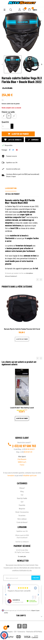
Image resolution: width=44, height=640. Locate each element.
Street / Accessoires (22, 512)
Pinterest (17, 150)
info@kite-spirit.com (30, 475)
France (22, 465)
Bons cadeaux (22, 519)
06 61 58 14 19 (28, 452)
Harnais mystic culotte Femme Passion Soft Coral (22, 329)
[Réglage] (19, 9)
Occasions (22, 515)
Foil (22, 495)
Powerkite (22, 505)
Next (42, 64)
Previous (2, 64)
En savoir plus (22, 556)
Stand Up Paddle (22, 498)
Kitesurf (22, 488)
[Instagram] (24, 626)
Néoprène (22, 508)
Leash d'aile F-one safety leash (22, 407)
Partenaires (21, 631)
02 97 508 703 (27, 446)
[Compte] (3, 5)
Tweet (13, 150)
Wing (22, 491)
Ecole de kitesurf (22, 522)
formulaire (11, 475)
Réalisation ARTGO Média (34, 631)
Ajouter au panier (18, 133)
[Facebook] (19, 626)
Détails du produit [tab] (12, 194)
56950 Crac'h (22, 462)
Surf (22, 502)
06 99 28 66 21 (30, 449)
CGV (15, 631)
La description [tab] (10, 188)
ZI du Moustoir (22, 459)
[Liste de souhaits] (24, 10)
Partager (9, 150)
